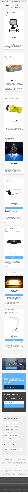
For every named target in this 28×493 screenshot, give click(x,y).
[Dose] (14, 203)
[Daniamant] (14, 80)
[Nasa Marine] (14, 290)
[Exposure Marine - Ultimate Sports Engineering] (14, 253)
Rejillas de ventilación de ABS (11, 426)
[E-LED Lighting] (14, 336)
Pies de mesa (8, 438)
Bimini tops (16, 438)
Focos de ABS (15, 423)
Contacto (14, 207)
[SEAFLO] (14, 37)
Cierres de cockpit (9, 432)
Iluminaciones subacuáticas (11, 435)
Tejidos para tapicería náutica (11, 429)
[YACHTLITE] (14, 163)
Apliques (7, 423)
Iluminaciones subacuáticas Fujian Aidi (13, 449)
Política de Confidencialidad (16, 408)
